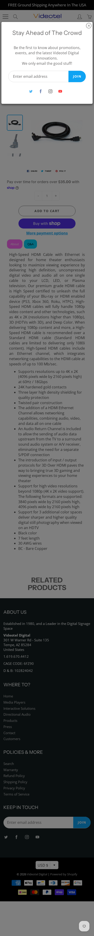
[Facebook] (40, 91)
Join (77, 76)
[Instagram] (50, 91)
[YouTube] (60, 91)
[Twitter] (31, 91)
